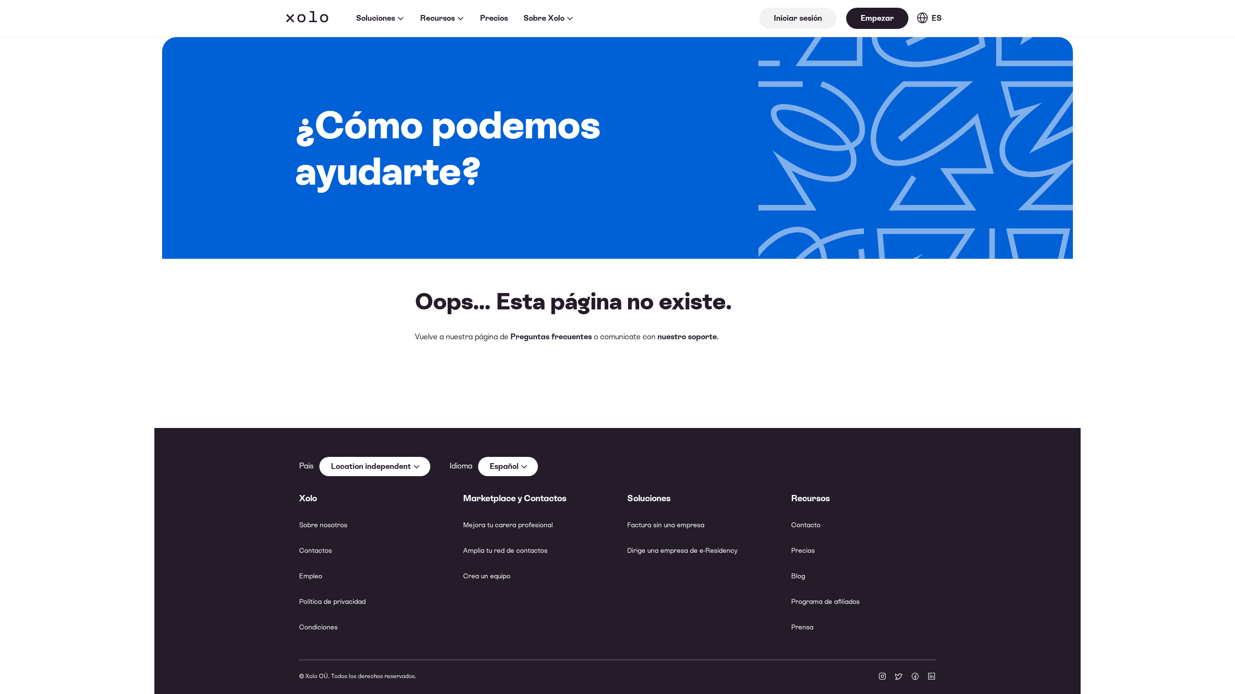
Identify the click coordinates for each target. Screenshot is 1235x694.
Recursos (437, 18)
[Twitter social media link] (898, 677)
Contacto (806, 525)
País (306, 465)
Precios (494, 18)
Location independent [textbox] (371, 466)
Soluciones (375, 18)
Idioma (461, 465)
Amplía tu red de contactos (505, 550)
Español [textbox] (504, 466)
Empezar (877, 18)
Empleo (310, 576)
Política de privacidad (332, 601)
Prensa (802, 627)
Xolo (307, 18)
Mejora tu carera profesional (508, 525)
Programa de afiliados (825, 601)
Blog (798, 576)
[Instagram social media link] (882, 677)
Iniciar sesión (798, 18)
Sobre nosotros (323, 525)
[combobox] (374, 466)
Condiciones (318, 627)
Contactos (315, 550)
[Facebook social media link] (915, 677)
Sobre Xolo (543, 18)
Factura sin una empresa (665, 525)
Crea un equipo (486, 576)
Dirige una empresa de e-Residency (682, 550)
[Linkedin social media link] (931, 677)
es (937, 18)
